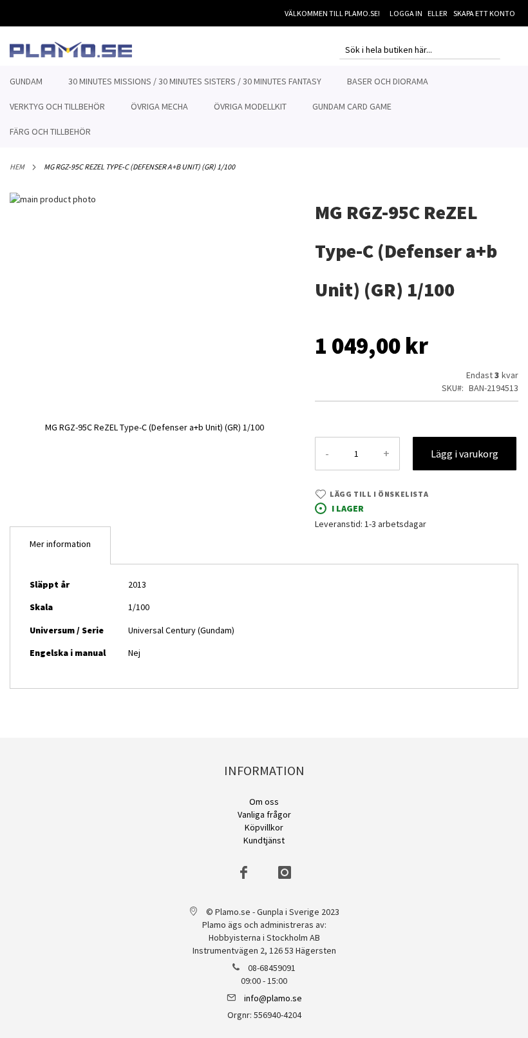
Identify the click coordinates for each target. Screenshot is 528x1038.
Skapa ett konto (484, 13)
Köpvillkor (264, 827)
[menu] (264, 106)
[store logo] (71, 49)
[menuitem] (26, 81)
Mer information (60, 544)
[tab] (60, 545)
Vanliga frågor (264, 814)
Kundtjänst (264, 840)
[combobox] (419, 49)
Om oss (264, 801)
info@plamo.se (273, 998)
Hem (17, 166)
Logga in (406, 13)
